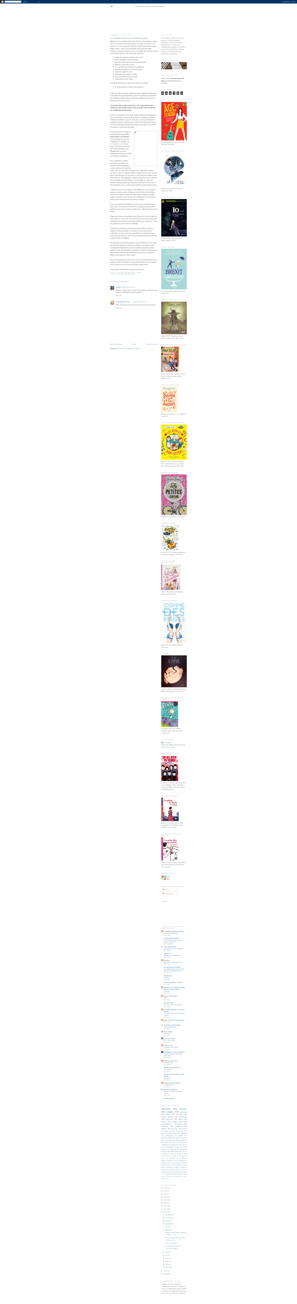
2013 (165, 1209)
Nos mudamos (168, 1069)
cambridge (183, 1133)
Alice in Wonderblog (170, 996)
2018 (165, 1194)
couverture (182, 1156)
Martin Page (168, 975)
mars (167, 1261)
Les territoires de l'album (172, 967)
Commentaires (168, 894)
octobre (168, 1221)
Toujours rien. (167, 1078)
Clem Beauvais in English (172, 1025)
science (185, 1176)
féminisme (174, 1129)
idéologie (163, 1172)
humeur (166, 1142)
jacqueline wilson (166, 1163)
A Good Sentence (168, 1085)
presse (163, 1133)
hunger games (171, 1176)
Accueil (133, 344)
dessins (181, 1131)
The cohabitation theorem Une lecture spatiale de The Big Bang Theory (174, 970)
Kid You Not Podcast (170, 1089)
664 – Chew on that (169, 1040)
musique (184, 1163)
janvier (168, 1267)
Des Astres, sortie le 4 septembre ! (173, 1005)
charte (174, 1156)
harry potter (165, 1140)
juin (167, 1252)
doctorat (180, 1151)
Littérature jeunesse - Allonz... (173, 982)
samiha (180, 1135)
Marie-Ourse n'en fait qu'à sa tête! (173, 962)
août (167, 1227)
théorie (173, 1138)
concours (182, 1138)
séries (162, 1167)
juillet (168, 1230)
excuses (181, 1149)
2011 (165, 1271)
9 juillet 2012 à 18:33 (128, 287)
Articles (166, 890)
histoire (165, 1154)
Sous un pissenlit (169, 1098)
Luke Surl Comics (169, 1038)
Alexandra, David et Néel (171, 1047)
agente (183, 1167)
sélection (165, 1178)
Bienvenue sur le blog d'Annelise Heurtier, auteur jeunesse (174, 988)
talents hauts (173, 1133)
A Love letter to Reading (170, 933)
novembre (169, 1218)
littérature (166, 1108)
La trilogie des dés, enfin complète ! (173, 949)
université (183, 1112)
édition (167, 1114)
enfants (169, 1111)
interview (164, 1151)
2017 (165, 1197)
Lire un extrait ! (170, 747)
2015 (165, 1203)
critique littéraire (167, 1117)
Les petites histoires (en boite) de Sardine (174, 1010)
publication (169, 1135)
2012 (165, 1212)
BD (164, 1176)
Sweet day (166, 991)
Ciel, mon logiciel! (171, 1243)
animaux (163, 1169)
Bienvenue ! (167, 1033)
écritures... (167, 960)
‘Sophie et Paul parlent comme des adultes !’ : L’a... (176, 1233)
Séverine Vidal (168, 1003)
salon (179, 1154)
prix (178, 1147)
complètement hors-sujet (171, 1124)
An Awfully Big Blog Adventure (174, 931)
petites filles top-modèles (179, 1140)
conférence (164, 1145)
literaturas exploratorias (172, 1067)
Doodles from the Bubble (172, 1083)
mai (167, 1255)
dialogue (178, 1169)
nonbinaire (166, 977)
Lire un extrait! (172, 827)
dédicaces (182, 1160)
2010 (165, 1274)
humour (184, 1129)
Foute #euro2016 (168, 1062)
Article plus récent (116, 344)
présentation (177, 1172)
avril (167, 1258)
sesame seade (129, 274)
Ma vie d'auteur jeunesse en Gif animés (174, 1075)
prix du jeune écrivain (169, 1165)
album (180, 1119)
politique (171, 1147)
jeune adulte (176, 1163)
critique (173, 1145)
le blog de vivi (168, 1045)
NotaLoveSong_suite (170, 1061)
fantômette (172, 1158)
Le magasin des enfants (171, 938)
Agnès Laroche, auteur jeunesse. (174, 1020)
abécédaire (183, 1117)
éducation (173, 1149)
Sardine (118, 287)
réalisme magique (171, 1174)
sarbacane (164, 1126)
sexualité (181, 1158)
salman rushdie (182, 1174)
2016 (165, 1200)
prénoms (179, 1176)
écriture (119, 274)
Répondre (119, 295)
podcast (174, 1142)
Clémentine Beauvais (123, 302)
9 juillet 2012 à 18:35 (140, 302)
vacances (163, 1160)
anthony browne (172, 1160)
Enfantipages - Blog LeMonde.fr (174, 1052)
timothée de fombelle (173, 1167)
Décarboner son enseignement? (172, 955)
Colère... (166, 998)
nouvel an (173, 1154)
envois (163, 1158)
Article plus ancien (152, 344)
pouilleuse (178, 1126)
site (184, 1165)
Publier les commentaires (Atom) (129, 348)
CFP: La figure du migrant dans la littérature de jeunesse (173, 941)
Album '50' (167, 953)
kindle (170, 1172)
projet (182, 1142)
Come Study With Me (170, 1027)
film (186, 1151)
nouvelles (179, 1114)
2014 (165, 1206)
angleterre (164, 1138)
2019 (165, 1191)
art (169, 1156)
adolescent (169, 1119)
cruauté (171, 1169)
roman (163, 1121)
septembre (169, 1224)
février (168, 1264)
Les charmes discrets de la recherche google (128, 38)
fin (184, 1169)
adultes (163, 1128)
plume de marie (170, 1131)
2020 (165, 1188)
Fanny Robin (168, 1032)
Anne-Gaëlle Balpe (170, 947)
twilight (172, 1151)
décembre (169, 1215)
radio (179, 1165)
